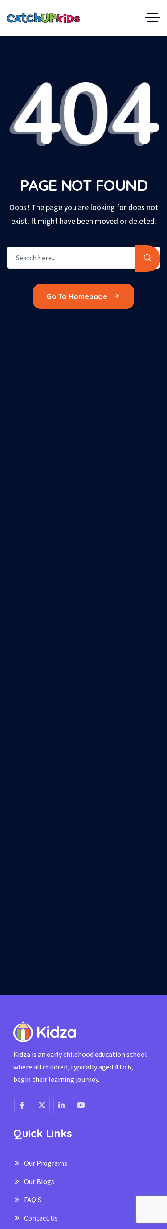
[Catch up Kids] (43, 17)
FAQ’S (32, 1199)
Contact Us (41, 1217)
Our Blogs (39, 1181)
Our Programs (45, 1163)
